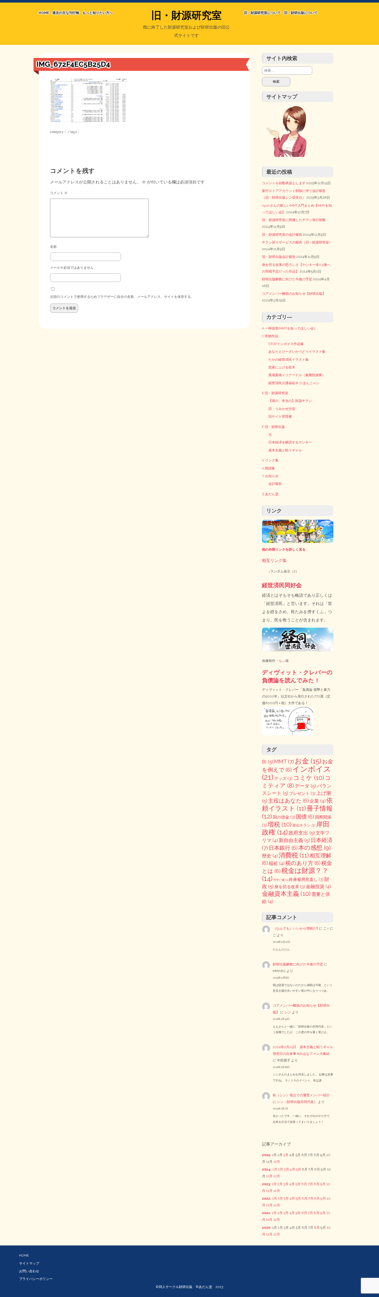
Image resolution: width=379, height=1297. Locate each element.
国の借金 (284, 817)
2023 (266, 1184)
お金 (308, 761)
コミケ (308, 777)
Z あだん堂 (270, 494)
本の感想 (314, 847)
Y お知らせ (270, 476)
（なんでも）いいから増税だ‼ (295, 928)
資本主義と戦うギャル (285, 450)
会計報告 (275, 484)
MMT (284, 761)
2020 (266, 1227)
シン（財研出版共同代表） (297, 1102)
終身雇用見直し (306, 879)
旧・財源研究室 (186, 15)
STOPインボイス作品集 (286, 344)
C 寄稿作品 (270, 336)
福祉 (277, 863)
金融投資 (318, 886)
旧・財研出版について (301, 13)
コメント (59, 193)
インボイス (296, 773)
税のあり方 (302, 863)
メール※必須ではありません (72, 267)
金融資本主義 (286, 893)
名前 (53, 247)
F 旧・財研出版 (273, 427)
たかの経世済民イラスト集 (288, 359)
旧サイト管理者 (280, 416)
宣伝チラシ (303, 825)
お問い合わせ (29, 1271)
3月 (286, 1155)
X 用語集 (268, 468)
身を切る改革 (289, 886)
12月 (276, 1162)
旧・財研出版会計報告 (278, 257)
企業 (318, 801)
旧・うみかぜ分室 (281, 409)
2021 (266, 1213)
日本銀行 (283, 848)
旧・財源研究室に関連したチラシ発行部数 (294, 220)
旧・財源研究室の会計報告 (282, 235)
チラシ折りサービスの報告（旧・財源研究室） (297, 242)
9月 (323, 1184)
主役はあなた (288, 801)
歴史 (270, 855)
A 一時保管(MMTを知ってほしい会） (289, 328)
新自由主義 (294, 840)
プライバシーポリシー (36, 1279)
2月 (280, 1169)
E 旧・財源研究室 (275, 393)
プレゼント (302, 793)
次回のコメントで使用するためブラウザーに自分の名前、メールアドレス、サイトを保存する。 (122, 297)
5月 (298, 1169)
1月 (274, 1169)
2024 (266, 1169)
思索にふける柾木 (281, 367)
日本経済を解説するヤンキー (290, 442)
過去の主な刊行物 (65, 13)
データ (305, 786)
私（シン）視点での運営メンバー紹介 (301, 1095)
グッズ (283, 778)
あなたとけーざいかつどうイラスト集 (296, 351)
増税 (280, 824)
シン (287, 1012)
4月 (292, 1169)
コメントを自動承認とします (284, 183)
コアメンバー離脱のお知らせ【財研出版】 (294, 294)
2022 (266, 1198)
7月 (310, 1184)
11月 (269, 1176)
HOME (44, 13)
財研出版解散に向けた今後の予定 (287, 279)
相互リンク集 (274, 560)
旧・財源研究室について (262, 13)
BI (267, 762)
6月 (304, 1184)
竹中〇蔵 (280, 879)
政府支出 (302, 833)
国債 (305, 817)
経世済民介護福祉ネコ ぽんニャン (293, 383)
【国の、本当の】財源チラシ (290, 401)
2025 (266, 1155)
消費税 (294, 855)
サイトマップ (29, 1263)
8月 (316, 1184)
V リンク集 (270, 460)
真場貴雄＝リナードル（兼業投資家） (296, 375)
